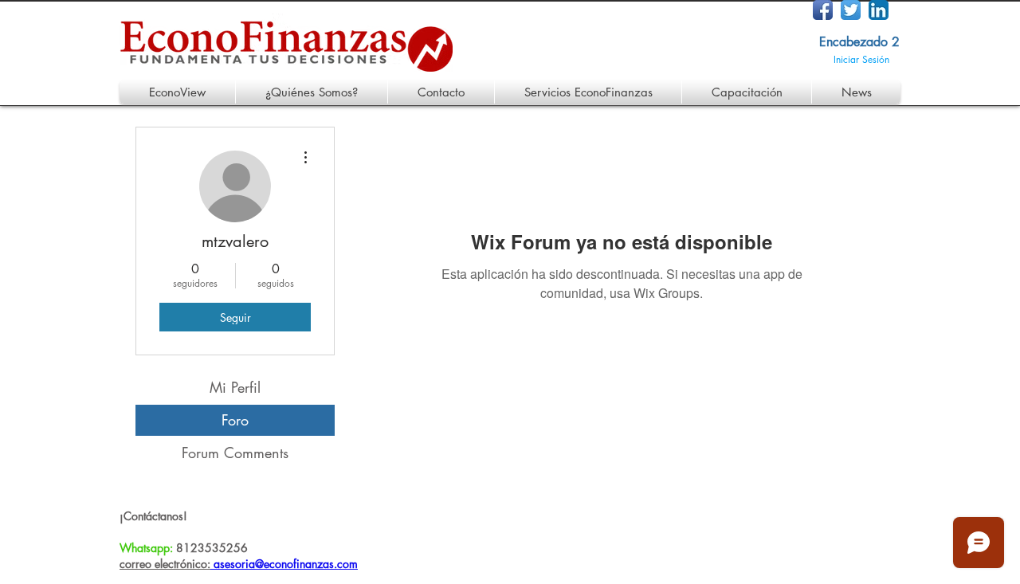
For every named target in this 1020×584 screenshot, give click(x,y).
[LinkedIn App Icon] (879, 10)
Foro (235, 419)
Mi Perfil (235, 387)
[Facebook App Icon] (823, 10)
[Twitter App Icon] (851, 10)
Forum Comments (235, 452)
